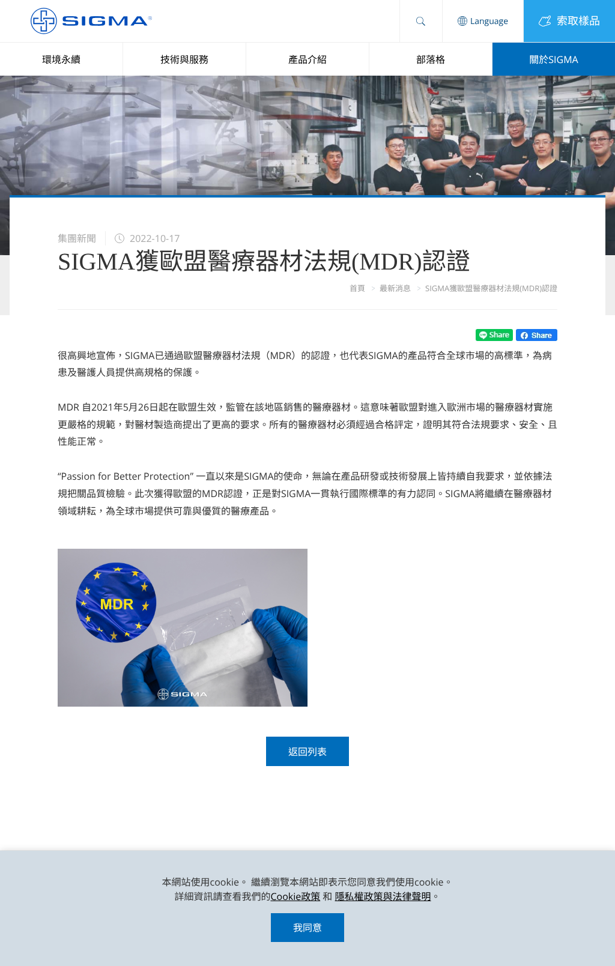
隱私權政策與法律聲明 (383, 896)
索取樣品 (578, 21)
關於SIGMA (553, 59)
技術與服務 (184, 59)
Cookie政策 (295, 896)
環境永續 (61, 59)
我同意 (307, 927)
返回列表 (307, 751)
